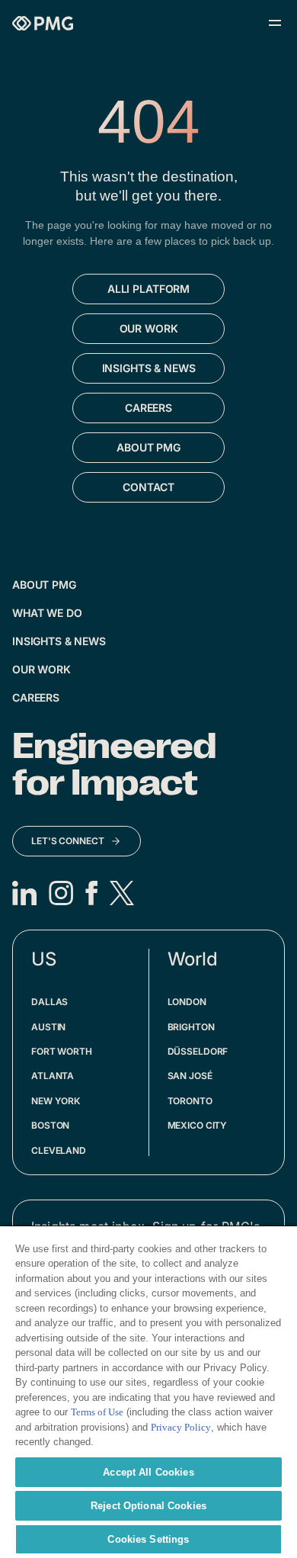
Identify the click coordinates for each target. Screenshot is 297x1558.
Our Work (41, 669)
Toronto (190, 1101)
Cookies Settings (148, 1539)
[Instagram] (61, 893)
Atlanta (52, 1075)
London (187, 1001)
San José (190, 1075)
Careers (35, 697)
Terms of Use (97, 1412)
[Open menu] (275, 23)
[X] (122, 893)
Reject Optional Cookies (148, 1505)
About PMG (44, 584)
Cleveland (58, 1150)
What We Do (47, 612)
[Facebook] (91, 893)
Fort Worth (61, 1051)
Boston (50, 1125)
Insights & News (59, 640)
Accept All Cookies (148, 1472)
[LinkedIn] (24, 893)
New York (55, 1101)
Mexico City (198, 1125)
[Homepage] (42, 23)
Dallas (49, 1001)
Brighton (191, 1027)
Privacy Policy (181, 1427)
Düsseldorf (198, 1051)
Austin (48, 1027)
